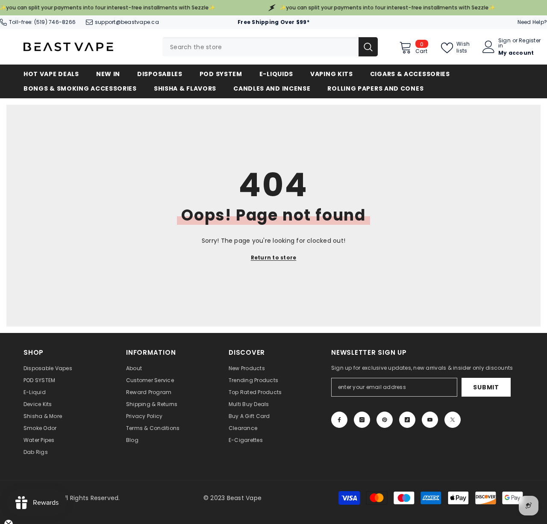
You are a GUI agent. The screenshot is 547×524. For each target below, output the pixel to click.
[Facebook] (339, 420)
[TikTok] (407, 420)
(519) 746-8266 (55, 22)
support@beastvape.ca (127, 22)
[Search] (270, 46)
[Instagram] (362, 420)
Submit (486, 387)
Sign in (504, 43)
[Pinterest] (384, 420)
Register (530, 41)
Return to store (274, 257)
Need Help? (532, 22)
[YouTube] (430, 420)
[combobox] (260, 46)
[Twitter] (452, 420)
